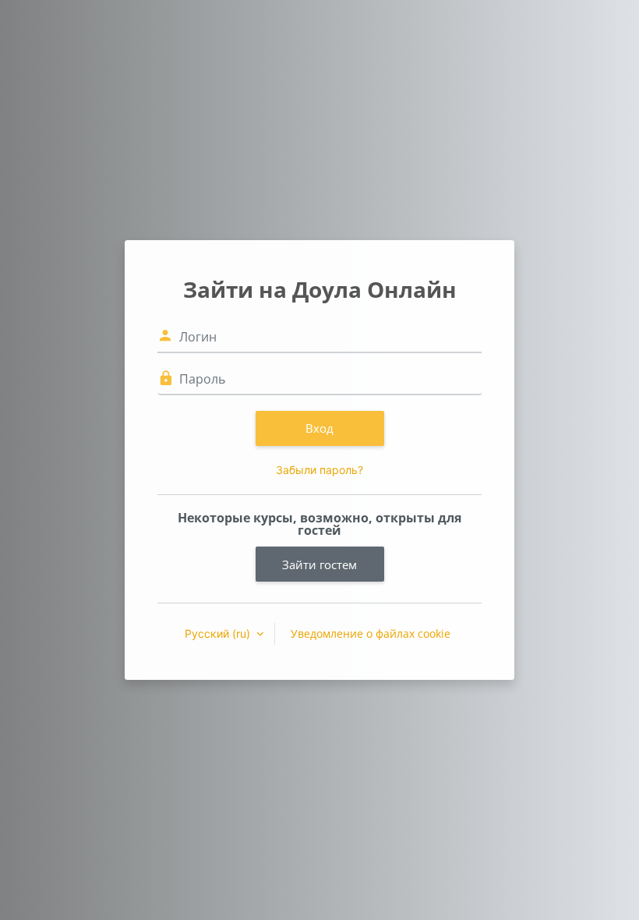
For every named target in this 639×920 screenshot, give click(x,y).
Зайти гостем (319, 564)
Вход (319, 428)
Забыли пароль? (319, 469)
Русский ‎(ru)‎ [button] (219, 633)
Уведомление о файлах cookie (370, 633)
